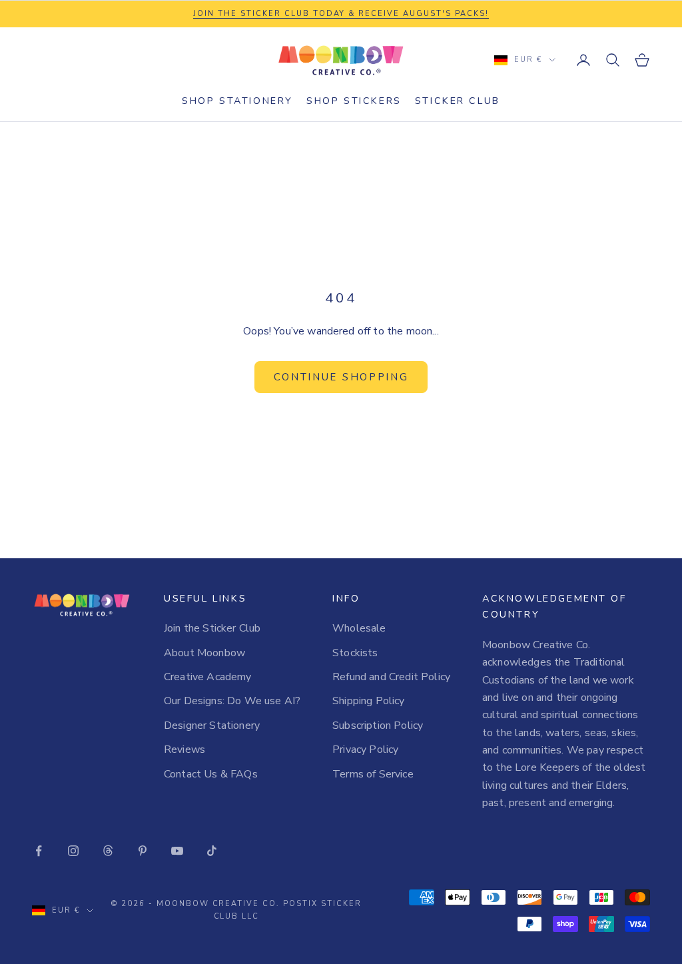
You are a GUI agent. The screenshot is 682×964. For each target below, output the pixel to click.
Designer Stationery (212, 725)
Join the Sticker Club (212, 628)
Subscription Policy (377, 725)
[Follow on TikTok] (211, 850)
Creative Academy (208, 677)
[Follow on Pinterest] (142, 850)
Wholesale (359, 628)
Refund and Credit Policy (391, 677)
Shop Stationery (237, 100)
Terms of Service (373, 774)
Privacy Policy (365, 749)
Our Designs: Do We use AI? (232, 701)
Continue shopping (341, 377)
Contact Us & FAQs (211, 774)
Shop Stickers (354, 100)
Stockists (355, 653)
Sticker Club (457, 100)
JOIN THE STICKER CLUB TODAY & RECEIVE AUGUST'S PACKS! (341, 14)
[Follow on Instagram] (73, 850)
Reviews (184, 749)
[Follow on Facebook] (38, 850)
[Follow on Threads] (108, 850)
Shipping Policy (368, 701)
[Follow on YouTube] (177, 850)
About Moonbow (204, 653)
